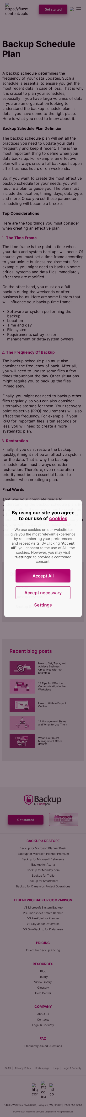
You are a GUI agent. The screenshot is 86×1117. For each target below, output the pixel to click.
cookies (58, 518)
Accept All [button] (43, 575)
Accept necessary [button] (43, 592)
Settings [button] (43, 605)
